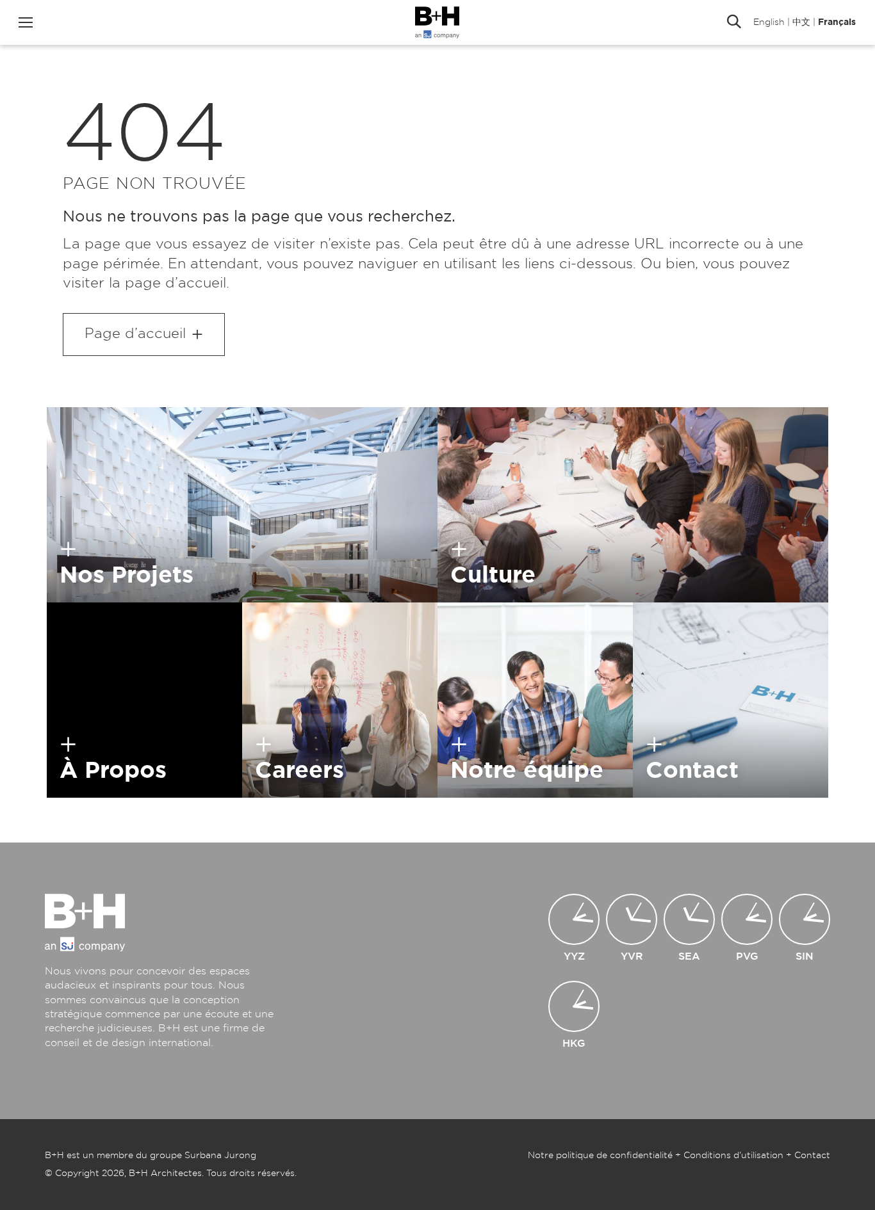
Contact (812, 1155)
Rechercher (734, 22)
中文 (801, 22)
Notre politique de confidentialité (600, 1155)
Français (837, 22)
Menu (25, 22)
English (769, 22)
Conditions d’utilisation (733, 1155)
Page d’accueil (135, 334)
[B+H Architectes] (437, 22)
